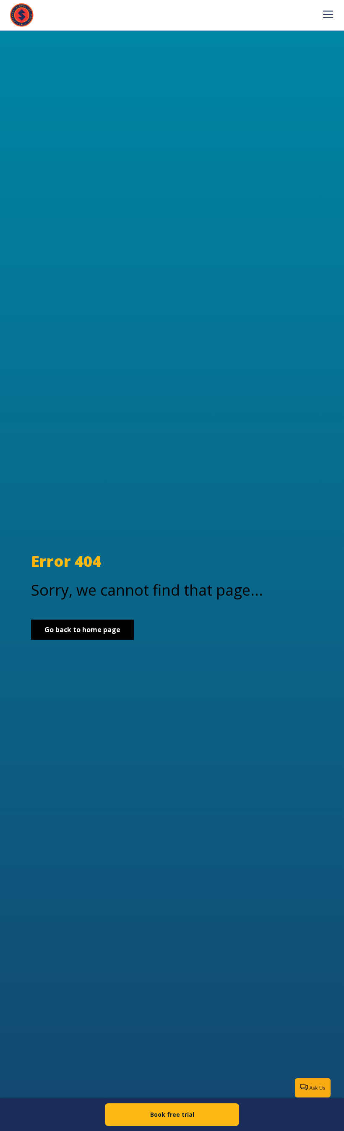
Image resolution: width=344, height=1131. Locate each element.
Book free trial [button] (172, 1114)
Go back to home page (82, 629)
